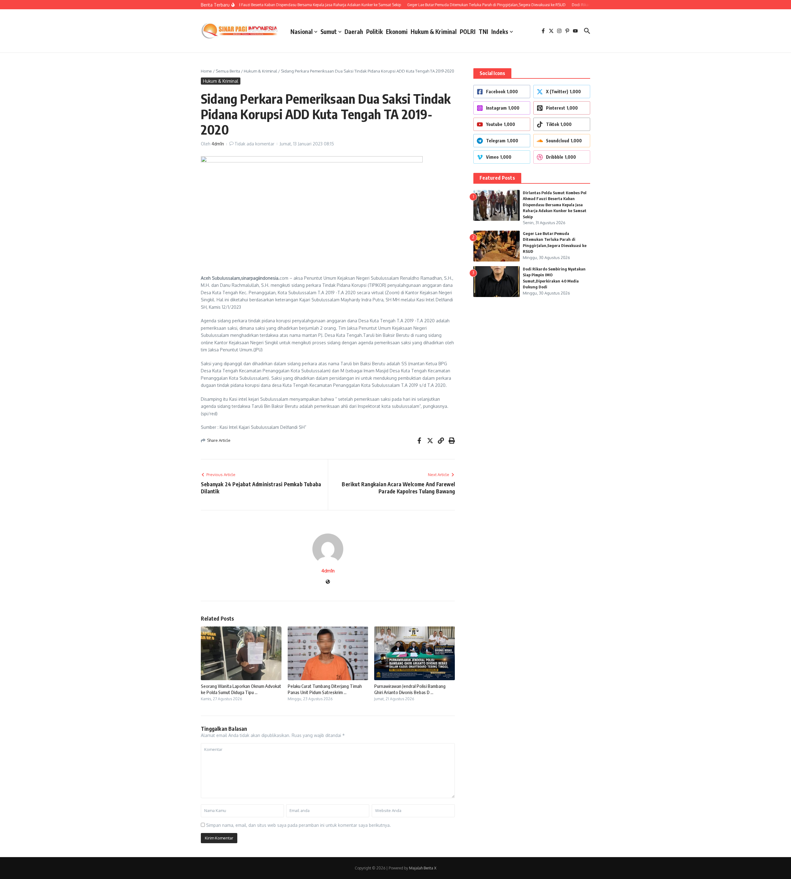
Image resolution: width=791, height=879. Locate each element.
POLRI (468, 31)
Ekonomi (397, 31)
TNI (483, 31)
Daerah (354, 31)
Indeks (499, 31)
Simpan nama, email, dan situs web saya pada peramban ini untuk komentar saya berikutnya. (298, 825)
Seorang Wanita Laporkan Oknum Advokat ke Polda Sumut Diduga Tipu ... (241, 689)
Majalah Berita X (422, 868)
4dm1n (218, 143)
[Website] (328, 582)
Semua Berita (228, 71)
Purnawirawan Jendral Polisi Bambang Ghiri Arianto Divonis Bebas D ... (410, 689)
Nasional (301, 31)
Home (206, 71)
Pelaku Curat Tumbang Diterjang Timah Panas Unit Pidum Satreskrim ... (325, 689)
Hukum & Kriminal (434, 31)
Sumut (328, 31)
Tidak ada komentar (254, 143)
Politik (374, 31)
